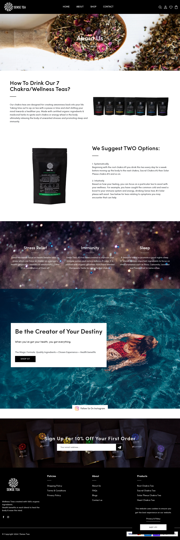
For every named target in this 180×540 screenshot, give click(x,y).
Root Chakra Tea (145, 485)
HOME (66, 7)
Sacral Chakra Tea (146, 490)
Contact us (97, 500)
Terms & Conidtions (56, 490)
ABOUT (80, 7)
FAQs (94, 490)
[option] (35, 255)
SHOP (93, 7)
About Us (96, 485)
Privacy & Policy (153, 518)
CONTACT (108, 7)
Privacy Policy (54, 495)
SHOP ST (25, 359)
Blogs (94, 495)
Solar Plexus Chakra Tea (149, 495)
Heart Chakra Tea (146, 500)
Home (83, 46)
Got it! (153, 527)
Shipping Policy (54, 485)
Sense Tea (25, 534)
